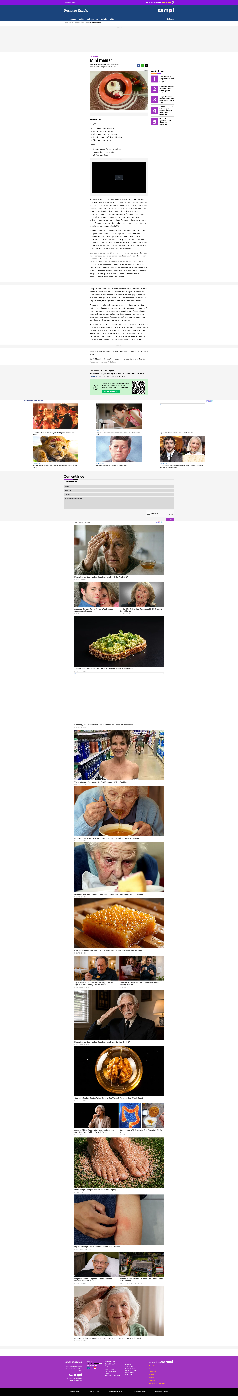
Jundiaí (151, 1377)
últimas (73, 19)
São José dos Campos (157, 1383)
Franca (151, 1374)
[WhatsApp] (142, 65)
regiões (81, 19)
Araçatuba (152, 1366)
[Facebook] (138, 65)
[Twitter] (146, 65)
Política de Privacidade (116, 1391)
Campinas (152, 1372)
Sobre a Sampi (74, 1391)
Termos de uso (94, 1391)
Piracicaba (152, 1380)
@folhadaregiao (93, 1363)
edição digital (92, 19)
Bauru (151, 1369)
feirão (112, 19)
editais (104, 19)
